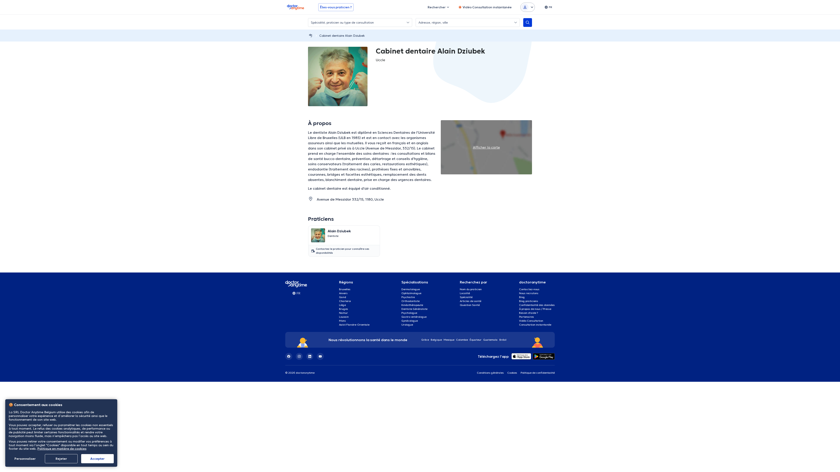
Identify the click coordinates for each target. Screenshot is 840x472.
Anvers (343, 293)
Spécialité (466, 297)
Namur (343, 312)
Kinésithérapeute (412, 305)
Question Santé (470, 305)
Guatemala (490, 339)
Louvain (344, 316)
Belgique (436, 339)
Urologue (407, 324)
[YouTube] (320, 356)
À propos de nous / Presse (535, 309)
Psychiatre (408, 297)
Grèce (425, 339)
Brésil (502, 339)
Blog (522, 297)
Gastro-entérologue (414, 316)
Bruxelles (344, 289)
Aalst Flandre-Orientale (354, 324)
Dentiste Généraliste (414, 309)
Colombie (462, 339)
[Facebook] (288, 356)
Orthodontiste (410, 301)
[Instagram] (299, 356)
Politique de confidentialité (538, 372)
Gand (342, 297)
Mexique (449, 339)
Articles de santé (470, 301)
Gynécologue (409, 320)
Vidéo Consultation (531, 320)
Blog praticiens (528, 301)
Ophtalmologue (411, 293)
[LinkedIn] (309, 356)
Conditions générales (490, 372)
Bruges (343, 309)
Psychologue (409, 312)
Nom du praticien (471, 289)
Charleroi (345, 301)
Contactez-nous (529, 289)
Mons (342, 320)
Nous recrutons (528, 293)
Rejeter (61, 459)
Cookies (512, 372)
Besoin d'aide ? (528, 312)
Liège (342, 305)
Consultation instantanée (535, 324)
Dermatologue (410, 289)
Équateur (475, 339)
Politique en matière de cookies (61, 449)
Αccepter (97, 459)
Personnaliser (25, 459)
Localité (465, 293)
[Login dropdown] (527, 7)
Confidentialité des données (537, 305)
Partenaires (526, 316)
